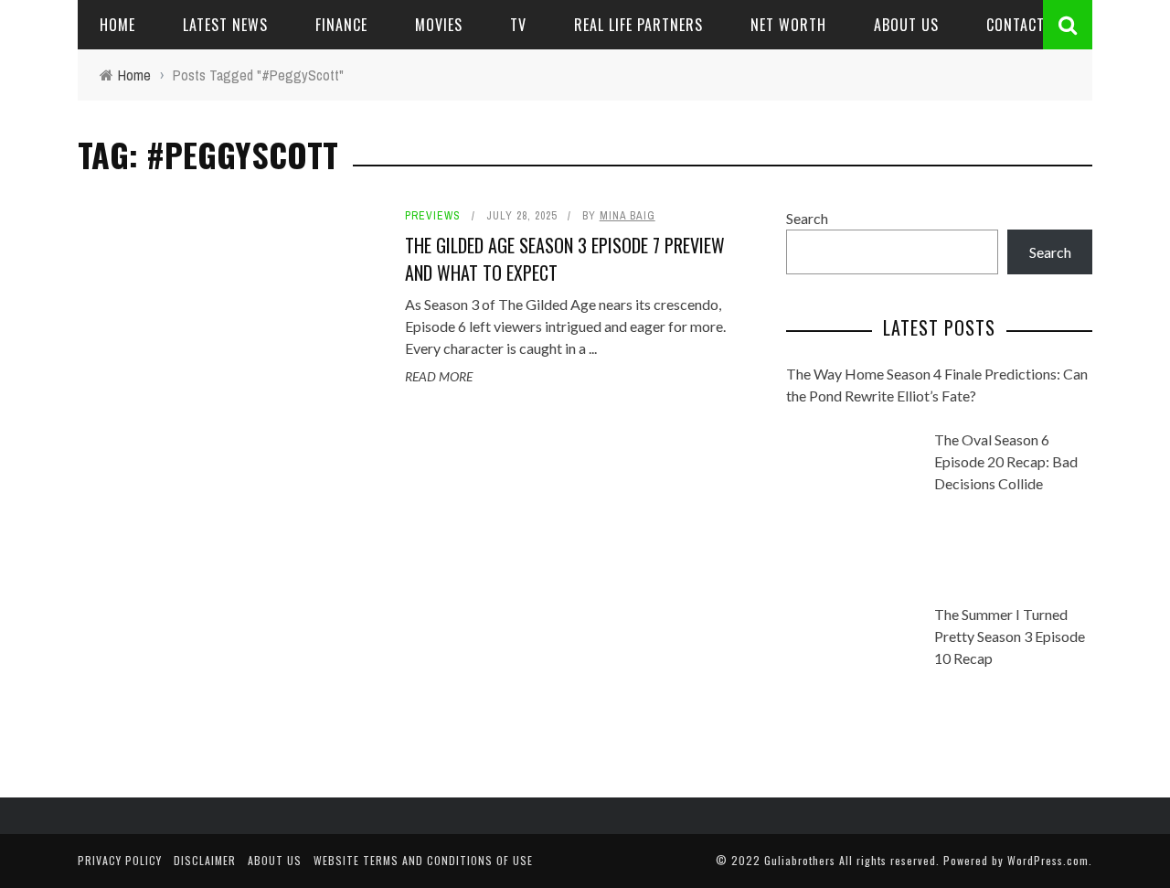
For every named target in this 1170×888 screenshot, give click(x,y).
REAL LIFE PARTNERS (638, 25)
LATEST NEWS (225, 25)
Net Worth (788, 25)
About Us (906, 25)
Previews (433, 216)
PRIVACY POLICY (120, 860)
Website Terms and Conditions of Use (423, 860)
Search (807, 218)
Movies (439, 25)
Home (117, 25)
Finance (341, 25)
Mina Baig (627, 216)
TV (518, 25)
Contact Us (1026, 25)
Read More (439, 376)
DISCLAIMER (205, 860)
